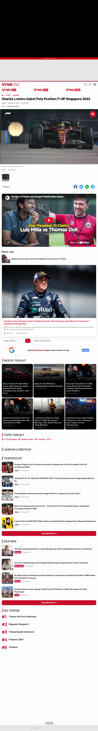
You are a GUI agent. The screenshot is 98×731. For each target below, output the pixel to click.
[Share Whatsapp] (87, 187)
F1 (51, 439)
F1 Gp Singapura (11, 439)
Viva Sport (42, 439)
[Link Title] (7, 467)
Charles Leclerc (27, 439)
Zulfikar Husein (13, 106)
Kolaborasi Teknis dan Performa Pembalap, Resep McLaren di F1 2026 (38, 259)
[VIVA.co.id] (10, 84)
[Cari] (85, 84)
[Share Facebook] (75, 187)
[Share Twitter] (81, 187)
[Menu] (90, 84)
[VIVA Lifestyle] (41, 89)
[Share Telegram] (93, 187)
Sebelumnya (10, 341)
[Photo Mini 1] (5, 177)
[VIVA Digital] (9, 89)
